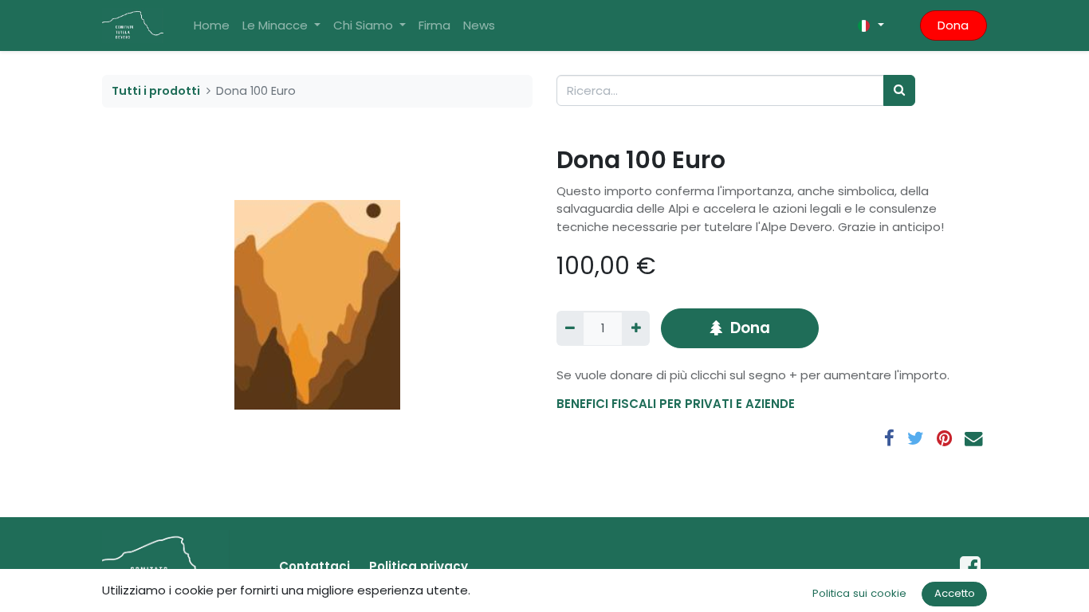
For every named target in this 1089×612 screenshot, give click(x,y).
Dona (953, 25)
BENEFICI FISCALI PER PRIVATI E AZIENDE (675, 403)
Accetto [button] (954, 593)
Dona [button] (750, 328)
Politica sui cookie (859, 593)
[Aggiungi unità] (635, 329)
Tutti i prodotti (156, 91)
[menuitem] (211, 25)
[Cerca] (899, 90)
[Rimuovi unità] (570, 329)
